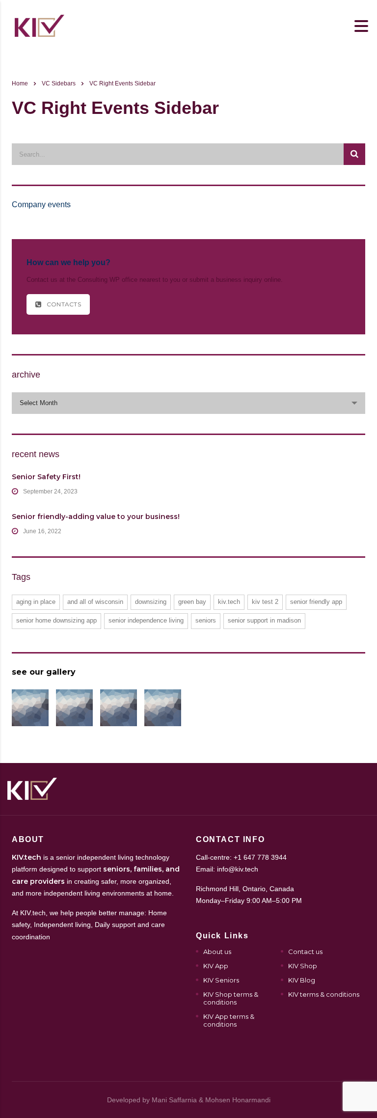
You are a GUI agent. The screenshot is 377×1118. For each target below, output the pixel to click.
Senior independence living (146, 620)
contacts (64, 304)
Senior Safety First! (46, 476)
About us (217, 951)
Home (20, 83)
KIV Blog (301, 980)
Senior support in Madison (264, 620)
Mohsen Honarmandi (237, 1100)
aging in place (35, 601)
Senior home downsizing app (56, 620)
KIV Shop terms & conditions (230, 998)
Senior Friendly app (316, 601)
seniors (205, 620)
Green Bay (192, 601)
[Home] (39, 25)
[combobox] (188, 403)
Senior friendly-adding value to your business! (96, 516)
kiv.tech (229, 601)
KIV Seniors (221, 980)
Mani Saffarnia (174, 1100)
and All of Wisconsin (95, 601)
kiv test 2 (265, 601)
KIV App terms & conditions (228, 1020)
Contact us (305, 951)
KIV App (215, 966)
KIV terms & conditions (323, 994)
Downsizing (150, 601)
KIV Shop (302, 966)
